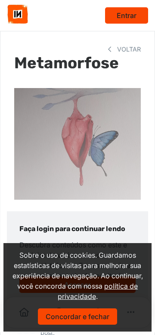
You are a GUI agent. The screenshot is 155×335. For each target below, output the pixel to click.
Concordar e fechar (77, 316)
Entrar (126, 15)
